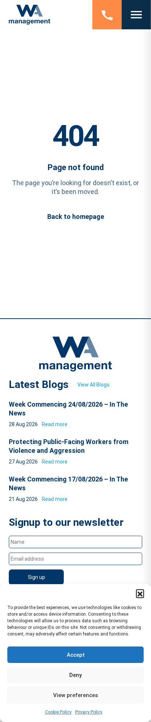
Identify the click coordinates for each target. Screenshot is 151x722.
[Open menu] (136, 14)
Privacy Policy (88, 712)
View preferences (75, 695)
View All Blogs (93, 385)
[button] (140, 593)
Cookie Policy (58, 712)
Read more (54, 424)
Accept (76, 655)
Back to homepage (75, 216)
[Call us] (107, 14)
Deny (75, 675)
